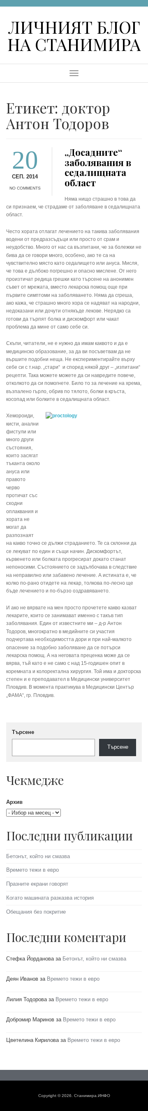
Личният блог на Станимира (74, 35)
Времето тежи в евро (32, 870)
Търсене (23, 732)
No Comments (25, 188)
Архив (14, 802)
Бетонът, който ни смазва (38, 856)
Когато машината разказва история (50, 898)
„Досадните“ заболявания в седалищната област (98, 167)
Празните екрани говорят (37, 884)
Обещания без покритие (36, 912)
